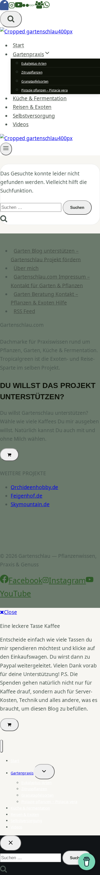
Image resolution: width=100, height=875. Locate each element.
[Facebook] (4, 6)
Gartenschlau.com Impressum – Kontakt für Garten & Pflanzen (50, 281)
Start (18, 45)
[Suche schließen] (10, 843)
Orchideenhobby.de (34, 487)
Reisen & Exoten (32, 107)
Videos (21, 124)
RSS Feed (24, 311)
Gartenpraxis (22, 773)
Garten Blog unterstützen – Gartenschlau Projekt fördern (46, 255)
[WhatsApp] (46, 6)
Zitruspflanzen (31, 72)
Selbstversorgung (34, 115)
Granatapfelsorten (34, 81)
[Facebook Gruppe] (39, 6)
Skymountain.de (30, 504)
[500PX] (32, 6)
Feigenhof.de (26, 495)
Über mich (26, 268)
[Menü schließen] (1, 746)
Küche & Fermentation (40, 98)
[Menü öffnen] (6, 149)
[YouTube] (18, 6)
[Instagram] (12, 6)
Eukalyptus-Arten (33, 63)
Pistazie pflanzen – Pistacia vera (44, 90)
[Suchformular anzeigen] (11, 19)
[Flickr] (25, 6)
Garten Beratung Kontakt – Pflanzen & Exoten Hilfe (44, 298)
